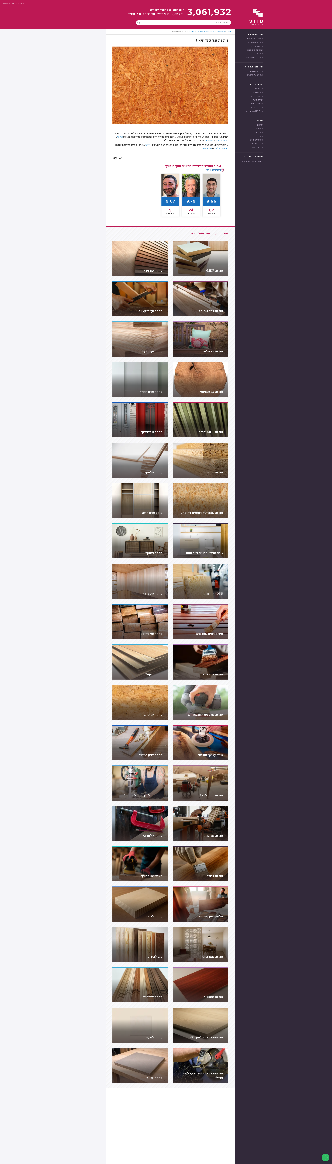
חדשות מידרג (257, 96)
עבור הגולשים (256, 71)
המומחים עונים (256, 140)
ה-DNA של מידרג (254, 111)
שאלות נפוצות (256, 104)
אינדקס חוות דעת (255, 50)
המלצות (259, 129)
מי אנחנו (259, 89)
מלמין (217, 148)
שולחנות (209, 140)
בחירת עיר (213, 170)
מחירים (259, 132)
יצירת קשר (258, 100)
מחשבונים (258, 136)
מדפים (219, 140)
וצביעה (148, 145)
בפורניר (224, 148)
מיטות (225, 140)
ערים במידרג (257, 46)
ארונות (120, 137)
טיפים (260, 125)
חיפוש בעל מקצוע (255, 39)
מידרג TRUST (256, 107)
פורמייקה (207, 148)
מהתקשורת (258, 92)
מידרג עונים (257, 144)
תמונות (260, 54)
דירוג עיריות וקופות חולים (251, 161)
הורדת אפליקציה (255, 42)
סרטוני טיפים (257, 147)
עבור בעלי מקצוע (255, 75)
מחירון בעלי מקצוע (254, 57)
